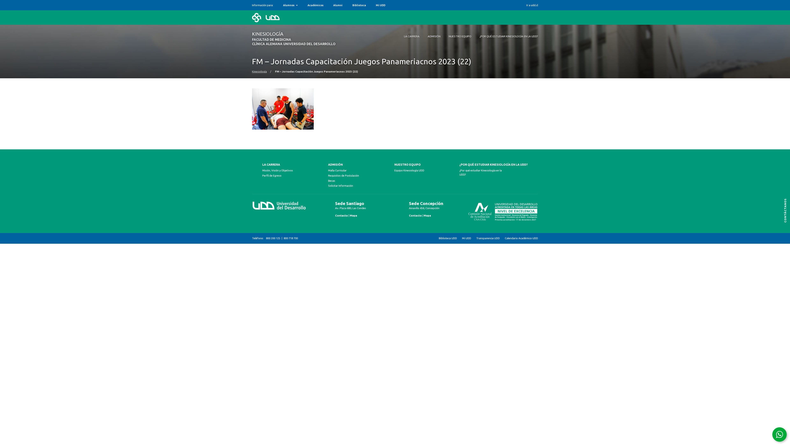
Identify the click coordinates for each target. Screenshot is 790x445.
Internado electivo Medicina (301, 5)
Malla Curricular (337, 170)
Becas (331, 180)
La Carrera (271, 164)
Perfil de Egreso (271, 175)
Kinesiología (259, 71)
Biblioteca (359, 5)
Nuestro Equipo (407, 164)
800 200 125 (273, 238)
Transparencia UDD (488, 238)
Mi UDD (380, 5)
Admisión (335, 164)
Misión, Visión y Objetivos (277, 170)
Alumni (338, 5)
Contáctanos (785, 210)
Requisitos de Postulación (343, 175)
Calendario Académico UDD (521, 238)
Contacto (341, 215)
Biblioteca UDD (448, 238)
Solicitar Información (340, 185)
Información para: (262, 5)
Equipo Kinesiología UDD (409, 170)
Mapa (353, 215)
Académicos (315, 5)
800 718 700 (291, 238)
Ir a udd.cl (532, 5)
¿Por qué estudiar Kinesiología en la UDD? (493, 164)
